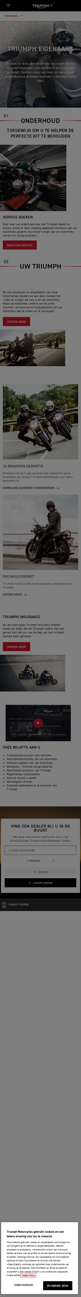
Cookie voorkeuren (23, 1285)
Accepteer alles (57, 1285)
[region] (39, 1258)
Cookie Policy (28, 1275)
